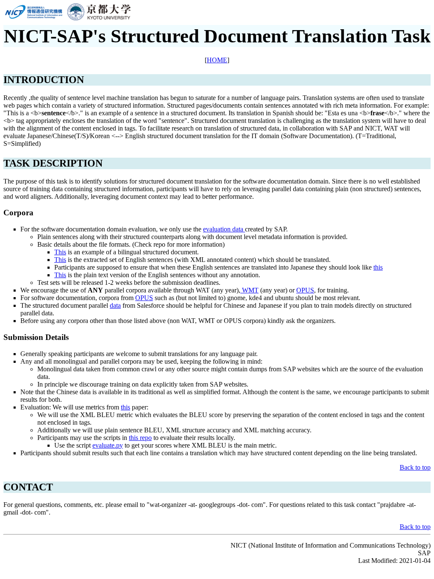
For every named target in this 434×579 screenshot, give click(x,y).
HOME (217, 60)
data (115, 305)
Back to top (415, 467)
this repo (140, 437)
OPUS (305, 290)
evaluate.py (107, 445)
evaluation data (224, 229)
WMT (249, 290)
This (60, 252)
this (378, 267)
